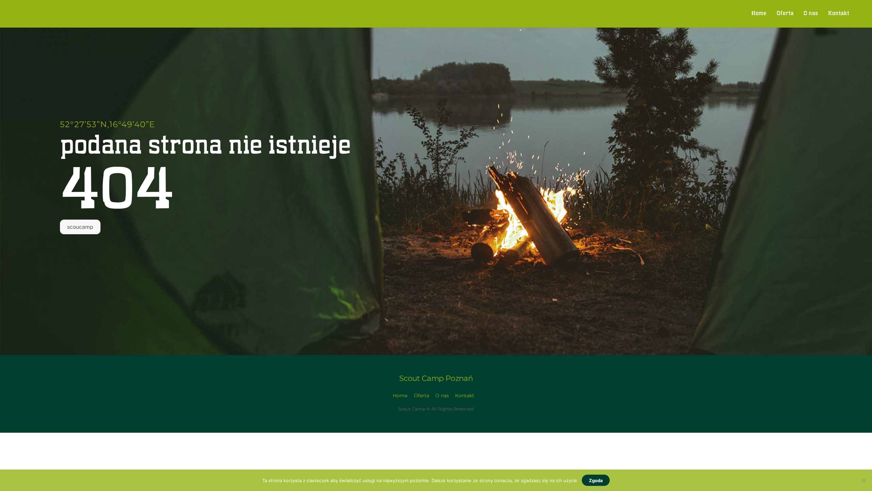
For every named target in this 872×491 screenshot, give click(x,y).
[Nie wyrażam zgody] (863, 480)
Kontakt (838, 13)
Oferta (785, 13)
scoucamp (80, 227)
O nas (811, 13)
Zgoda (596, 480)
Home (758, 13)
